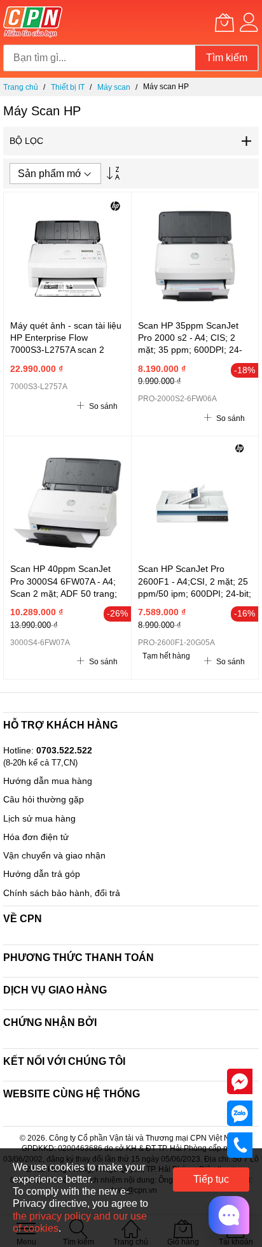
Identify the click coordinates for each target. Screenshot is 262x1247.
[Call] (239, 1144)
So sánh (102, 406)
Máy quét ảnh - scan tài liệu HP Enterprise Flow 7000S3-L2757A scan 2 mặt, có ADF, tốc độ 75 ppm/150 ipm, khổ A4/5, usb (66, 350)
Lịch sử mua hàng (39, 818)
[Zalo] (239, 1113)
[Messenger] (239, 1081)
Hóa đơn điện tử (36, 837)
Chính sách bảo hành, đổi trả (61, 893)
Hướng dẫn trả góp (41, 874)
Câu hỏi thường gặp (43, 799)
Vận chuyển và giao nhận (54, 855)
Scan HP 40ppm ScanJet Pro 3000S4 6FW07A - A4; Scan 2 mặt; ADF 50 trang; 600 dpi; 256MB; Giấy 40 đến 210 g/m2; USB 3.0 (63, 593)
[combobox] (99, 58)
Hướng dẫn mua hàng (47, 781)
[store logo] (32, 22)
